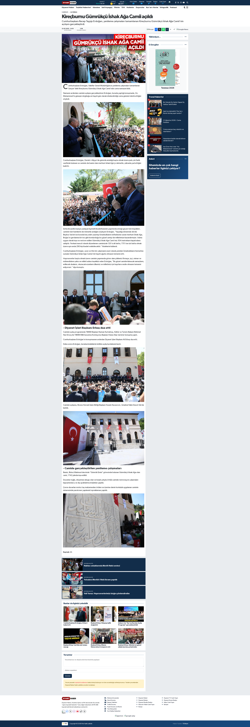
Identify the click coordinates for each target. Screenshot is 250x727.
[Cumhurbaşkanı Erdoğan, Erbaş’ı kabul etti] (76, 614)
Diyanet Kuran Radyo (170, 700)
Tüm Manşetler (112, 709)
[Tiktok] (81, 711)
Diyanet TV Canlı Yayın (171, 698)
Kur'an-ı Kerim (152, 7)
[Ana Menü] (186, 7)
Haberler (65, 12)
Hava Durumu (111, 700)
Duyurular (140, 7)
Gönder (68, 676)
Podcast (173, 7)
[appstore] (119, 716)
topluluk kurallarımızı (81, 682)
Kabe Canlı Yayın (169, 702)
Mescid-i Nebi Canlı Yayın (146, 704)
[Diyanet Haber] (69, 3)
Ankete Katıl (154, 175)
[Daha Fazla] (167, 29)
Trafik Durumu (111, 704)
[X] (70, 711)
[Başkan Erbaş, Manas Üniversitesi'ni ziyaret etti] (104, 636)
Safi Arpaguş (107, 7)
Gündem (96, 7)
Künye (140, 707)
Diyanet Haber (68, 7)
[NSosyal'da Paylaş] (150, 29)
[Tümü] (186, 37)
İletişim (166, 704)
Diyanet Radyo (143, 700)
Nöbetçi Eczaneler (113, 698)
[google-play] (130, 716)
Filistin (117, 7)
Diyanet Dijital (142, 698)
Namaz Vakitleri (112, 702)
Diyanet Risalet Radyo (145, 702)
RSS (65, 723)
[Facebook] (67, 711)
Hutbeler (130, 7)
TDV (123, 7)
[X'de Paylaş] (159, 29)
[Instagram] (74, 711)
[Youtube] (77, 711)
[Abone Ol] (182, 29)
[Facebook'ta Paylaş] (156, 29)
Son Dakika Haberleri (113, 711)
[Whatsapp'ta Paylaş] (163, 29)
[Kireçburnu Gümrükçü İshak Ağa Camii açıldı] (104, 58)
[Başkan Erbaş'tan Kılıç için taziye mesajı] (76, 636)
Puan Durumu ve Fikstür (114, 707)
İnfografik (164, 7)
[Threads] (84, 711)
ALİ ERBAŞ (73, 12)
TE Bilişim (185, 723)
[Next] (63, 711)
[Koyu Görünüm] (184, 7)
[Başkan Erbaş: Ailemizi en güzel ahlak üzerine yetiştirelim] (131, 636)
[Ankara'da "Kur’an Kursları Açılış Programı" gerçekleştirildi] (131, 614)
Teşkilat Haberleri (83, 7)
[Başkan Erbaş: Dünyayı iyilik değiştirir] (104, 614)
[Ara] (187, 2)
